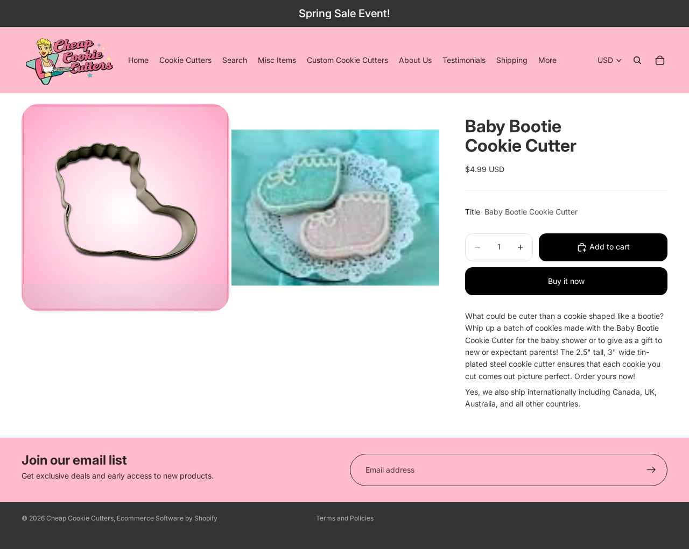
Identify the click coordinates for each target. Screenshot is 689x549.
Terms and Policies (345, 518)
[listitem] (547, 60)
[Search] (637, 60)
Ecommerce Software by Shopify (167, 518)
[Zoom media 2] (335, 207)
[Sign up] (651, 470)
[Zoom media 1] (125, 207)
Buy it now (566, 281)
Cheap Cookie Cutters (80, 518)
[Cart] (660, 60)
